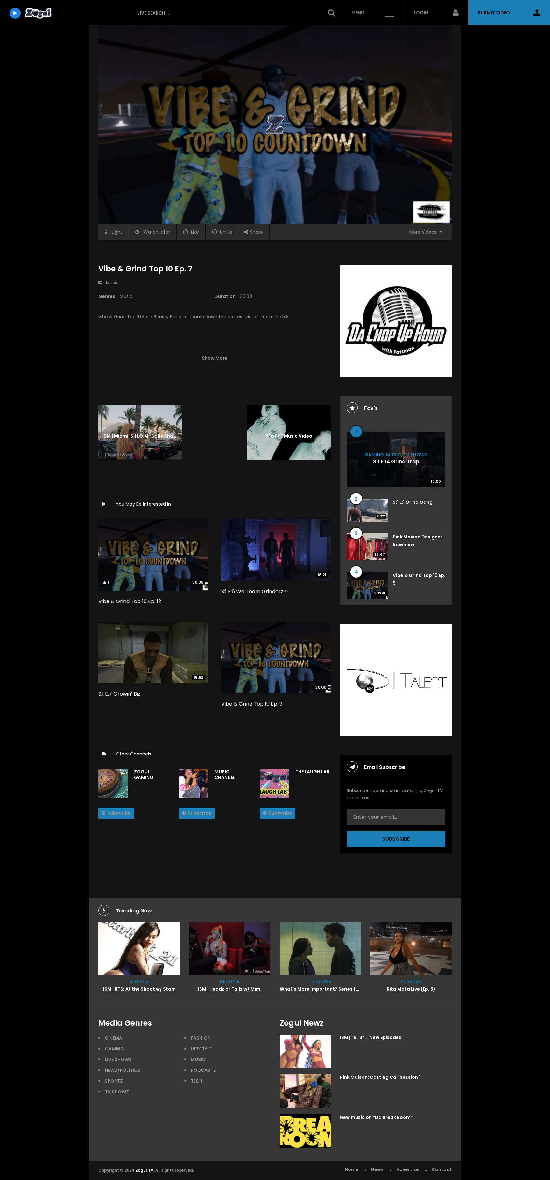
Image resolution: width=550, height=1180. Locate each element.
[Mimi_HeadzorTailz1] (229, 948)
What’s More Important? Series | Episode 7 (329, 989)
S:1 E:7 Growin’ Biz (119, 694)
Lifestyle (139, 981)
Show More (215, 358)
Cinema (113, 1038)
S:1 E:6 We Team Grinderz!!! (254, 591)
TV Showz (415, 454)
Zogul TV (144, 1170)
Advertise (407, 1169)
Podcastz (203, 1070)
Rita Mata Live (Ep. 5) (411, 989)
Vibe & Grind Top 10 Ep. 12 (129, 601)
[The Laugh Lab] (274, 783)
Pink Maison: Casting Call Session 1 (380, 1077)
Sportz (114, 1081)
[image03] (139, 948)
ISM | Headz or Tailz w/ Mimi (230, 989)
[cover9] (320, 948)
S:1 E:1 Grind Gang (413, 502)
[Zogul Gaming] (113, 783)
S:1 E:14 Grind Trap (396, 461)
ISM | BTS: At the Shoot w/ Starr (139, 989)
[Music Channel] (193, 783)
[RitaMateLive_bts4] (411, 948)
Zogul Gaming (143, 775)
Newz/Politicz (122, 1070)
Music (112, 282)
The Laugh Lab (312, 772)
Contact (442, 1169)
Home (351, 1169)
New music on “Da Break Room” (376, 1117)
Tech (196, 1081)
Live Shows (118, 1059)
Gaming (374, 454)
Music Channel (225, 775)
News (377, 1169)
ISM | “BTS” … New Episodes (370, 1037)
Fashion (201, 1038)
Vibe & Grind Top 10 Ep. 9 (251, 703)
